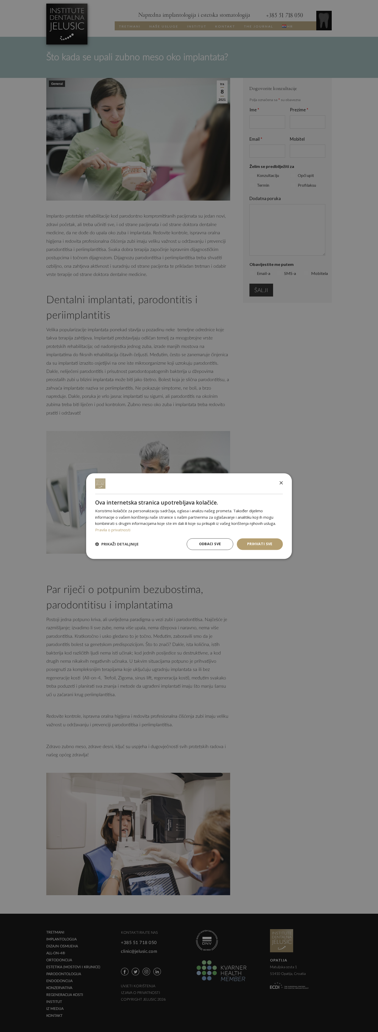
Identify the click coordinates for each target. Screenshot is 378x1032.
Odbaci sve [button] (210, 543)
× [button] (281, 483)
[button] (117, 544)
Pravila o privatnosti (112, 530)
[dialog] (189, 516)
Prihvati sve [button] (260, 543)
